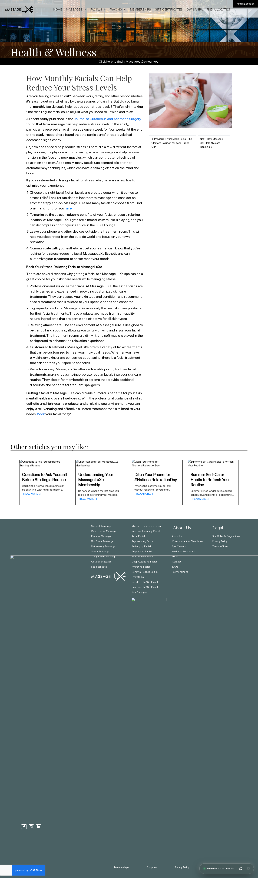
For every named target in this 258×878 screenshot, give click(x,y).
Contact (176, 562)
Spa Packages (99, 567)
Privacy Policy (219, 541)
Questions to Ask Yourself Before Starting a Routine (44, 477)
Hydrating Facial (141, 567)
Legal (218, 528)
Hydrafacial (138, 577)
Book (41, 414)
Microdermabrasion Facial (146, 526)
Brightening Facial (142, 551)
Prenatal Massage (101, 536)
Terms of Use (220, 546)
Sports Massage (100, 551)
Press (175, 556)
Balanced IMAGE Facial (145, 587)
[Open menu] (248, 868)
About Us (181, 528)
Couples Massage (101, 562)
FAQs (175, 567)
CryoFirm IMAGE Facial (145, 582)
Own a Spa (195, 9)
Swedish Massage (101, 526)
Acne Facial (138, 536)
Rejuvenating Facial (142, 541)
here (68, 208)
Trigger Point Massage (103, 556)
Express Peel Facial (142, 556)
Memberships (140, 9)
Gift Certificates (169, 9)
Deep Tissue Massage (103, 531)
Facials (96, 9)
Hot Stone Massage (102, 541)
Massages (74, 9)
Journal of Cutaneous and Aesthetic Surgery (107, 119)
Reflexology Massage (103, 546)
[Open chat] (240, 868)
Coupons (152, 867)
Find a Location (245, 3)
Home (57, 9)
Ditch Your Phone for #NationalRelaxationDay (155, 477)
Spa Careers (179, 546)
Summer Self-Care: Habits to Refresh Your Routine (210, 479)
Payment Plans (180, 572)
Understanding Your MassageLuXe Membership (95, 479)
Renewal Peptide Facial (144, 572)
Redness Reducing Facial (146, 531)
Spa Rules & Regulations (226, 536)
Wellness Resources (183, 551)
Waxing (116, 9)
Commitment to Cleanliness (187, 541)
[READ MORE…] (31, 493)
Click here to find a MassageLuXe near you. (129, 61)
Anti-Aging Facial (141, 546)
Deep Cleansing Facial (144, 562)
